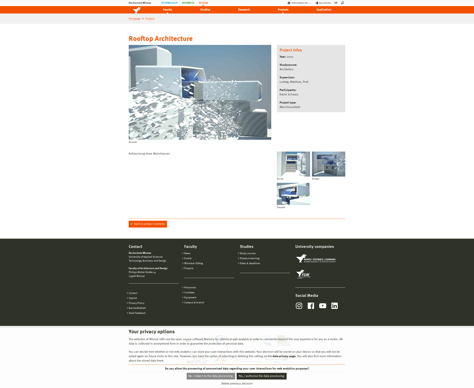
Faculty (167, 9)
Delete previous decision (237, 383)
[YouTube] (322, 305)
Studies (205, 9)
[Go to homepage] (140, 9)
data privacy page (284, 356)
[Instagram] (299, 305)
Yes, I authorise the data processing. (261, 376)
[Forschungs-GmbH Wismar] (312, 274)
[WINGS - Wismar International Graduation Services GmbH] (316, 258)
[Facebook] (311, 305)
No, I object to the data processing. (210, 376)
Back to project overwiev (149, 224)
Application (323, 9)
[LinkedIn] (334, 305)
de (336, 3)
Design (203, 3)
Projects (283, 9)
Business (188, 3)
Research (244, 9)
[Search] (343, 3)
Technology (169, 3)
